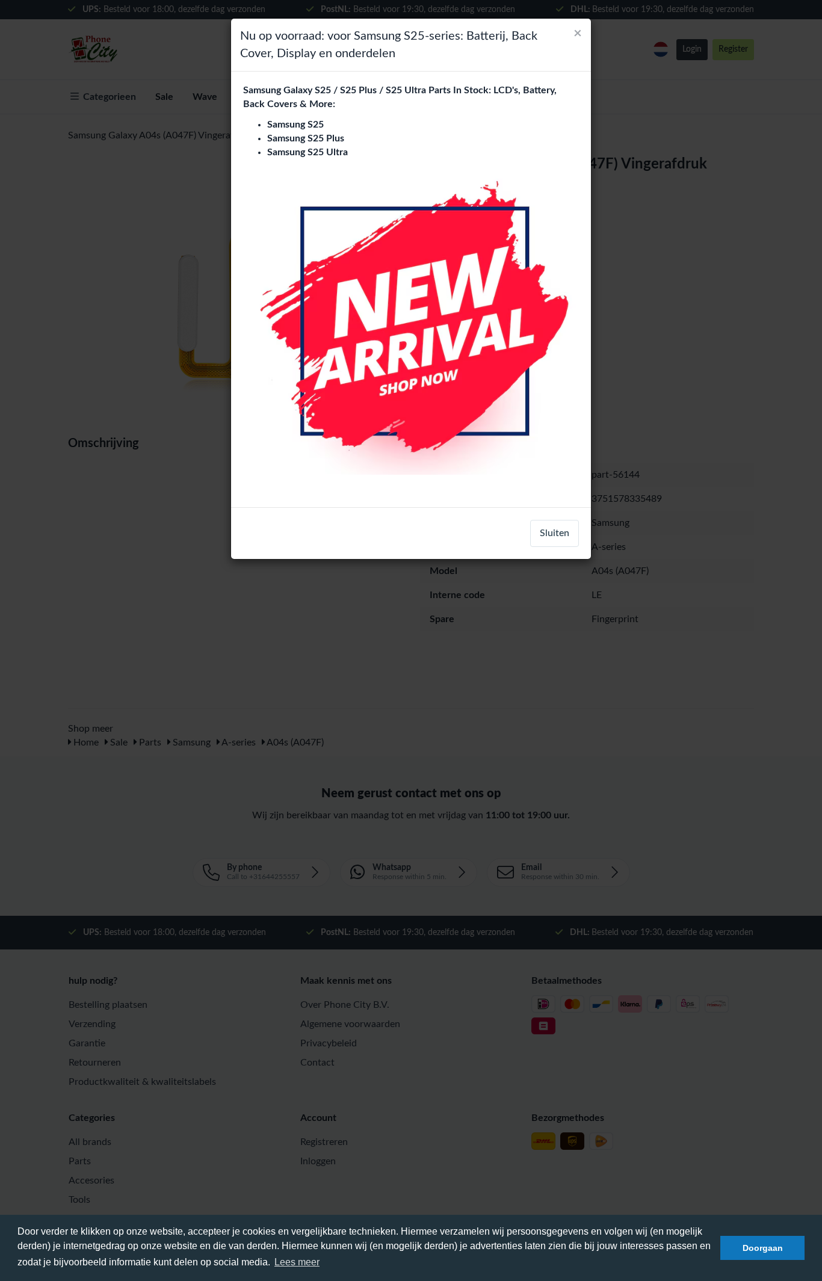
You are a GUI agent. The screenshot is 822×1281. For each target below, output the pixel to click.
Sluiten (554, 533)
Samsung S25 (295, 124)
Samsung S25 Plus (305, 138)
